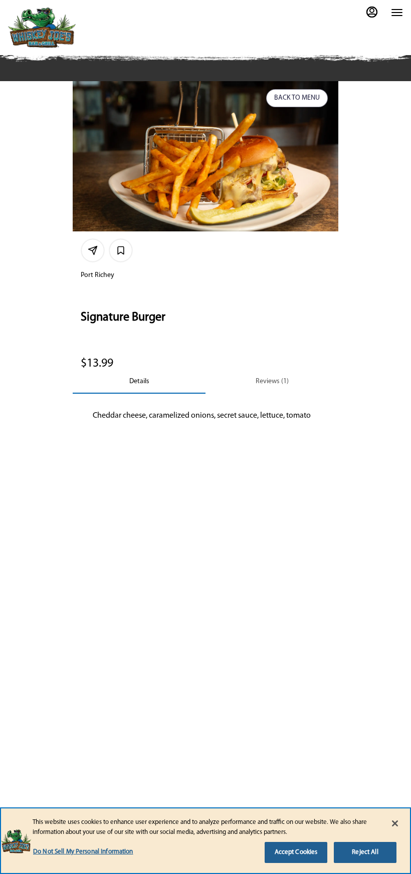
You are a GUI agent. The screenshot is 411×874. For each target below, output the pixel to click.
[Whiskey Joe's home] (58, 28)
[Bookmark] (121, 250)
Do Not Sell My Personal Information (83, 851)
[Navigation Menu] (397, 12)
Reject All (365, 852)
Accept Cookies (296, 852)
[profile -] (372, 12)
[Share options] (93, 250)
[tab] (139, 382)
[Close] (395, 823)
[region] (205, 840)
